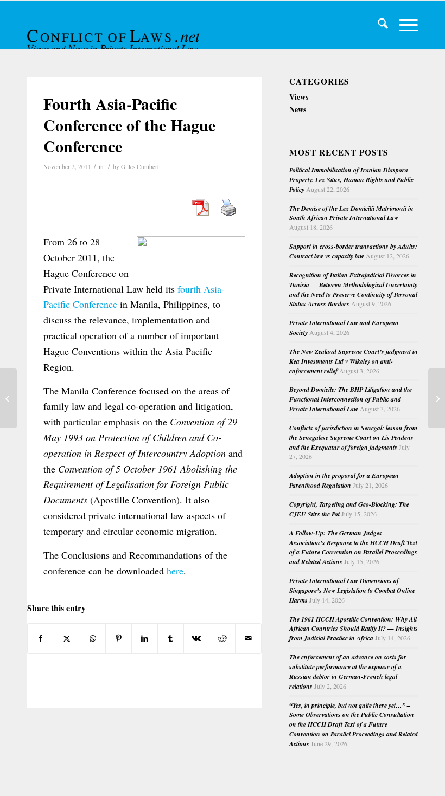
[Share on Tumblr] (170, 638)
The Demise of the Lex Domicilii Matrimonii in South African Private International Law (351, 213)
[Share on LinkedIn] (144, 638)
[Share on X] (67, 638)
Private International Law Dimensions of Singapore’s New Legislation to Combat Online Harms (352, 590)
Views (298, 96)
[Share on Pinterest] (118, 638)
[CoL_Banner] (115, 34)
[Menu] (403, 25)
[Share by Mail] (248, 638)
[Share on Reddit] (222, 638)
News (297, 109)
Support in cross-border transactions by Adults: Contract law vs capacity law (353, 251)
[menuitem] (377, 25)
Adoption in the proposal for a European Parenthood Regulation (344, 480)
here (175, 570)
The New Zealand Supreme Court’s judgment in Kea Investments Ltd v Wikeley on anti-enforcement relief (353, 361)
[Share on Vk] (196, 638)
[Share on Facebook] (41, 638)
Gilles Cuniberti (141, 167)
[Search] (377, 25)
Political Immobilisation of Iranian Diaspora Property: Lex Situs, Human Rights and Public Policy (351, 179)
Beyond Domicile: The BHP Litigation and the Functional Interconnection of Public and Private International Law (350, 399)
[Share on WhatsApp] (93, 638)
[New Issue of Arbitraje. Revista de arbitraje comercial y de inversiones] (8, 398)
